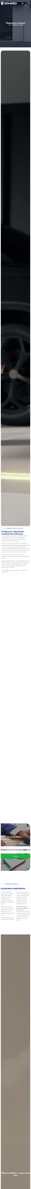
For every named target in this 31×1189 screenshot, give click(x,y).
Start (9, 25)
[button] (22, 3)
